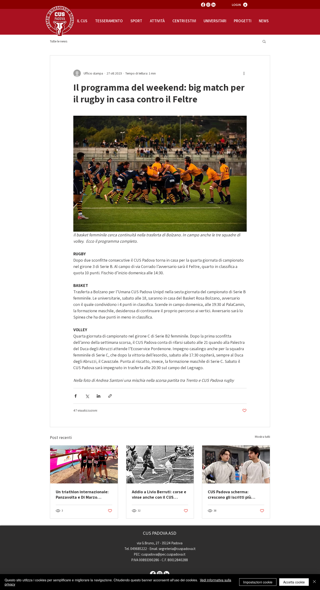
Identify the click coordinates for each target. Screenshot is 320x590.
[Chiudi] (314, 582)
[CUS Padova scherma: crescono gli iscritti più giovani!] (236, 464)
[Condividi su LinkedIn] (98, 396)
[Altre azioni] (244, 73)
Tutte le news (58, 41)
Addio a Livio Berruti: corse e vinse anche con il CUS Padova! (159, 494)
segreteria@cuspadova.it (177, 548)
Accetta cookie (294, 582)
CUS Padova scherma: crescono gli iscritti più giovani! (229, 494)
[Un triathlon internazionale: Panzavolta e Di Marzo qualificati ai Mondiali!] (84, 464)
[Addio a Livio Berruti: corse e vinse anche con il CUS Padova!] (160, 464)
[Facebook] (203, 5)
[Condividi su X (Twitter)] (87, 396)
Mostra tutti (262, 436)
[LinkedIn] (213, 5)
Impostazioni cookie (257, 582)
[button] (264, 41)
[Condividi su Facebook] (75, 396)
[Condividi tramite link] (110, 396)
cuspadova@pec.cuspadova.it (163, 554)
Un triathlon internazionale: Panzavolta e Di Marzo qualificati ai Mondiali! (82, 494)
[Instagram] (208, 5)
